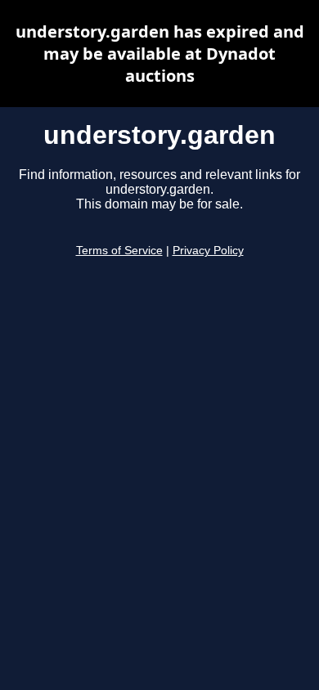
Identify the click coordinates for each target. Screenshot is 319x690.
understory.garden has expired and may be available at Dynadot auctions (160, 53)
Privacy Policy (208, 250)
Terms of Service (119, 250)
